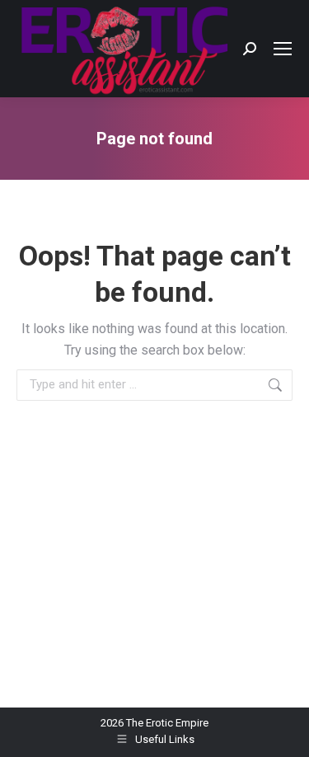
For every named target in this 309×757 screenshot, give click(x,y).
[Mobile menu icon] (283, 49)
